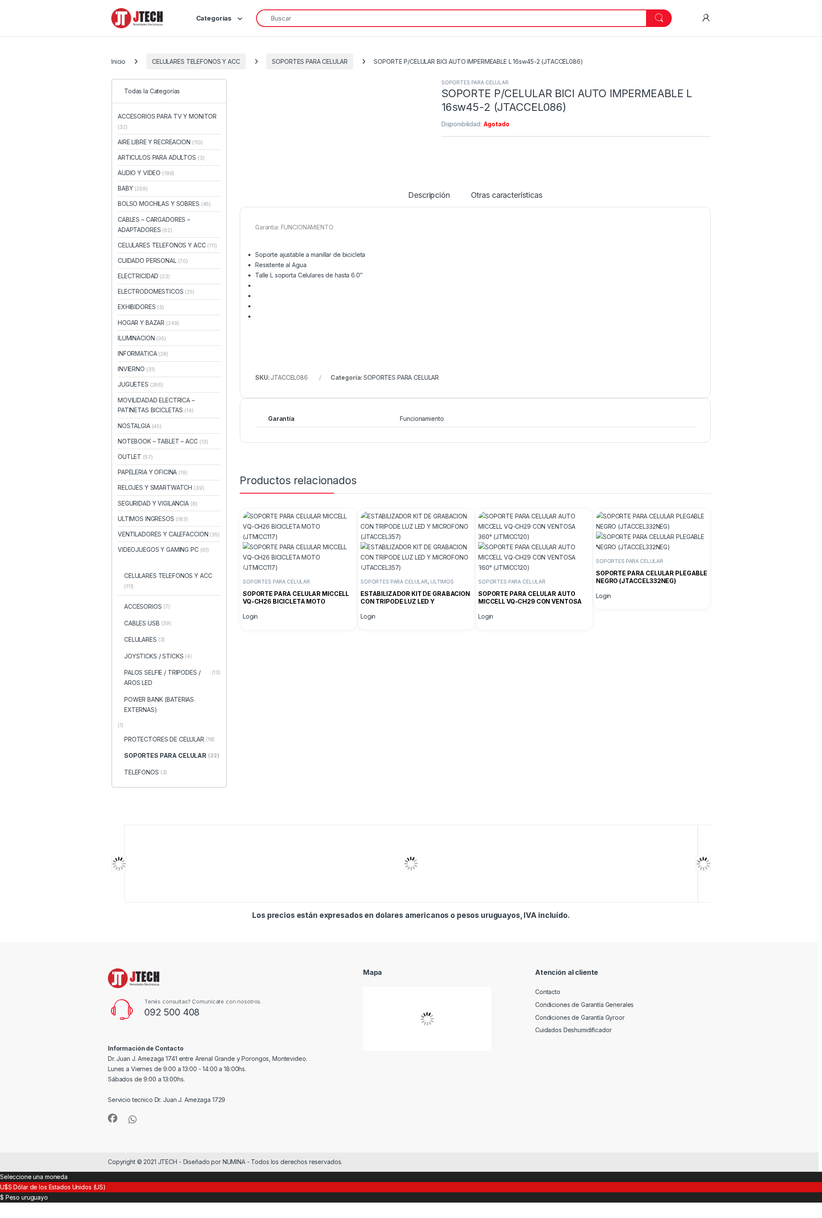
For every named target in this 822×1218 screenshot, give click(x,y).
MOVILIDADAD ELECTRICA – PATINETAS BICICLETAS (156, 405)
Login (250, 616)
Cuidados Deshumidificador (573, 1029)
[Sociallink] (112, 1118)
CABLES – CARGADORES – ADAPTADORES (154, 224)
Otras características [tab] (506, 195)
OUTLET (135, 456)
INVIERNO (136, 368)
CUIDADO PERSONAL (153, 260)
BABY (133, 188)
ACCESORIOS (147, 606)
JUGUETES (140, 384)
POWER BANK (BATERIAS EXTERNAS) (159, 704)
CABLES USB (147, 623)
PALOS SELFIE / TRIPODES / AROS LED (172, 677)
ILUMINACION (142, 338)
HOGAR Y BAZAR (148, 322)
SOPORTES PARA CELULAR (309, 61)
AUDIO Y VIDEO (146, 172)
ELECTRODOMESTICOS (156, 291)
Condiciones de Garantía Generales (584, 1004)
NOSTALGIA (139, 425)
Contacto (547, 991)
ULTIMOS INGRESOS (153, 518)
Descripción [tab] (429, 195)
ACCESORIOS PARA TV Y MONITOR (167, 121)
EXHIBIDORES (141, 306)
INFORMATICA (143, 353)
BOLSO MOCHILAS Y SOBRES (164, 203)
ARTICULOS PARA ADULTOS (161, 157)
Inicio (118, 61)
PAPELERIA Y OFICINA (153, 472)
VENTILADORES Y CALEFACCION (169, 534)
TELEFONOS (145, 772)
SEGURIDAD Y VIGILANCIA (157, 503)
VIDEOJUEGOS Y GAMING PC (163, 549)
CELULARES (144, 639)
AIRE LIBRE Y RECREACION (160, 142)
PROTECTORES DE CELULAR (169, 739)
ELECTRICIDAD (144, 276)
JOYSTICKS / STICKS (158, 656)
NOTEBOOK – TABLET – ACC (163, 441)
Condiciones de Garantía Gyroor (580, 1017)
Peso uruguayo (27, 1197)
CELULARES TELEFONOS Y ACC (196, 61)
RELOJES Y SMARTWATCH (161, 487)
